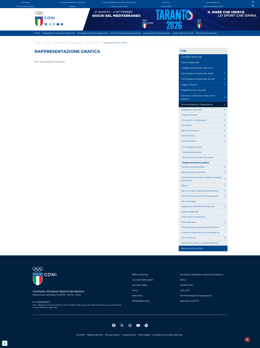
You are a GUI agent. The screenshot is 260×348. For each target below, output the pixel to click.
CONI (37, 33)
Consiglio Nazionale (191, 57)
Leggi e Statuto (189, 84)
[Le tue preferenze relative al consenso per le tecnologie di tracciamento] (4, 343)
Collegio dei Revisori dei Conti (197, 68)
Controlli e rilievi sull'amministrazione (200, 196)
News (183, 280)
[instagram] (52, 22)
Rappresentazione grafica (195, 162)
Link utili (184, 290)
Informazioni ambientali (193, 217)
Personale (186, 125)
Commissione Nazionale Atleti (197, 73)
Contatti (80, 335)
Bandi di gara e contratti (193, 172)
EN (252, 2)
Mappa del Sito (95, 335)
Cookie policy (129, 335)
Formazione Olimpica (25, 6)
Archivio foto (186, 285)
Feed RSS (137, 295)
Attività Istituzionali (206, 33)
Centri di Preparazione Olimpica (72, 2)
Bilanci (184, 185)
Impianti (72, 6)
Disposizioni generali (191, 109)
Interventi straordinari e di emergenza (200, 232)
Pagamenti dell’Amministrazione (198, 206)
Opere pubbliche (189, 211)
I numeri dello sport (142, 280)
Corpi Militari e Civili (182, 33)
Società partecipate (192, 152)
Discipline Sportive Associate (92, 33)
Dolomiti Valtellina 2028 (212, 6)
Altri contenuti (188, 237)
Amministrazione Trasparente (197, 104)
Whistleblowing (140, 301)
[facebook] (44, 22)
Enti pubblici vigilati (192, 147)
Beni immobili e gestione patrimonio (199, 191)
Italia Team (25, 2)
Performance (188, 135)
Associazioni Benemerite (156, 33)
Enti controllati (188, 141)
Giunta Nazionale (190, 62)
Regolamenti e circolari (193, 90)
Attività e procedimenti (193, 167)
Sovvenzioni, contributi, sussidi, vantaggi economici (201, 179)
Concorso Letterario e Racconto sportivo (198, 97)
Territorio (166, 2)
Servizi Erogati (188, 201)
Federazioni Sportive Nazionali (58, 33)
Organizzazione (189, 115)
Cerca (135, 290)
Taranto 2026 (166, 6)
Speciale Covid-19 (189, 301)
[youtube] (56, 22)
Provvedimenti (188, 222)
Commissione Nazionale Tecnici (198, 79)
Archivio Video (139, 285)
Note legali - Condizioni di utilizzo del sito (160, 335)
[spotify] (60, 22)
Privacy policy (112, 335)
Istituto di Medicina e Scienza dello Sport (119, 2)
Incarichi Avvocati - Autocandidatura (199, 243)
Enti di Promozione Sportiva (125, 33)
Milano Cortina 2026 (119, 6)
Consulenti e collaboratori (194, 120)
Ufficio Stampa (140, 274)
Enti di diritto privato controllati (198, 157)
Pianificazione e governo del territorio (200, 227)
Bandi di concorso (190, 130)
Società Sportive (213, 2)
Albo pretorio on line (192, 248)
